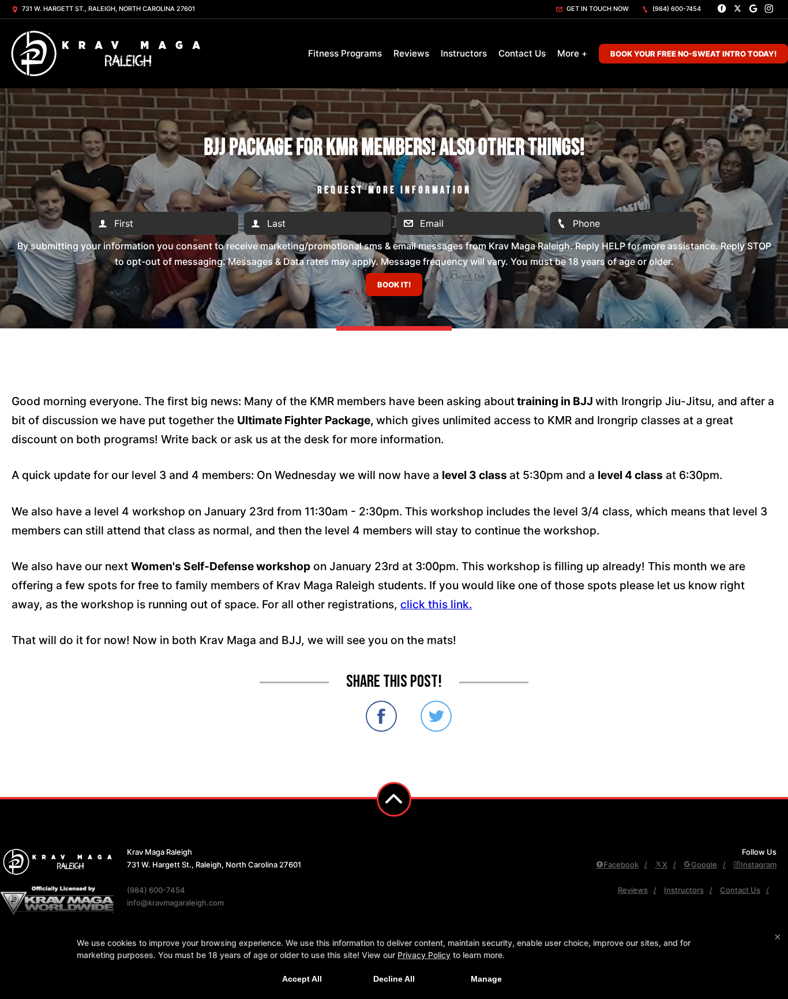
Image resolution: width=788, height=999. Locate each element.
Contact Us (522, 53)
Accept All (302, 978)
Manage (486, 978)
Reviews (411, 53)
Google (704, 864)
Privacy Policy (424, 955)
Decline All (394, 978)
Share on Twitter (436, 716)
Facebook (621, 864)
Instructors (464, 53)
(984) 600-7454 (676, 9)
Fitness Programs (345, 53)
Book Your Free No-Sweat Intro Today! (693, 53)
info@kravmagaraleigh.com (175, 902)
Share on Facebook (381, 716)
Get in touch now (597, 9)
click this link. (436, 604)
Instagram (758, 864)
